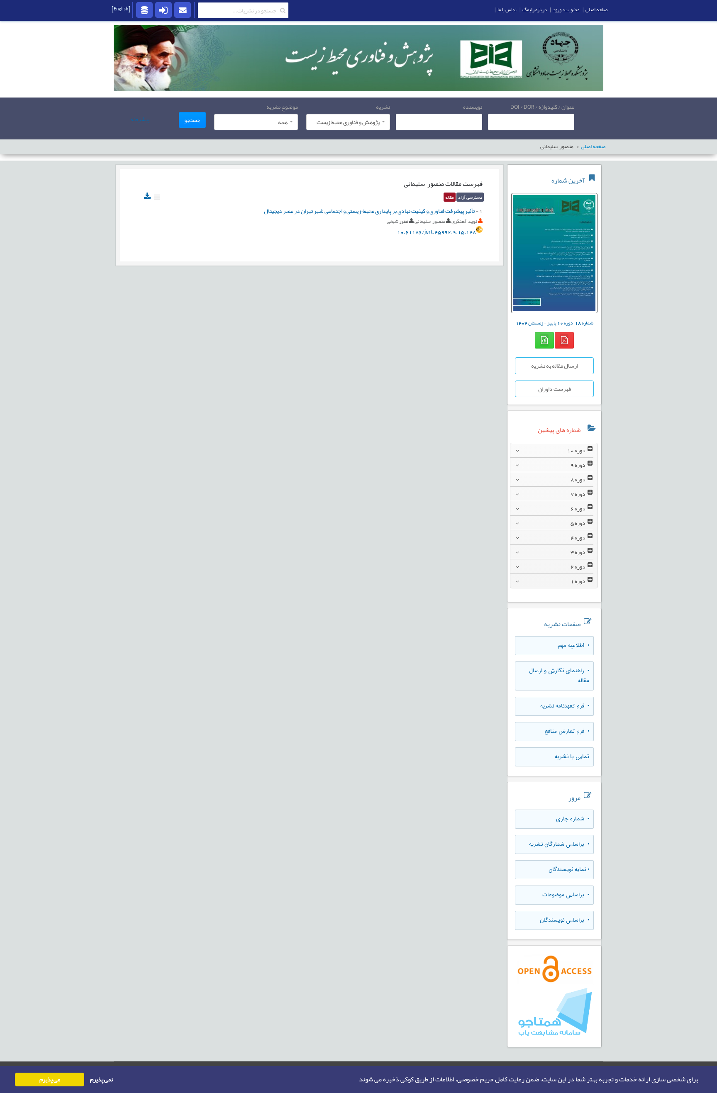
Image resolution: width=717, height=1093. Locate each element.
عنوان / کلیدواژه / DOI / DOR (542, 107)
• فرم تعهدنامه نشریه (564, 706)
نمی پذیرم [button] (101, 1079)
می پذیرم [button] (49, 1079)
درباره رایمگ (534, 10)
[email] (182, 9)
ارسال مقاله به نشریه (554, 365)
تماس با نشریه (572, 756)
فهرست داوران (554, 389)
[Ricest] (144, 9)
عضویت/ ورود (566, 10)
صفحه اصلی (596, 10)
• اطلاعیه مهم (573, 645)
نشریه (383, 107)
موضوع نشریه (282, 107)
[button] (356, 1079)
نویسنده (472, 107)
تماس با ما (507, 10)
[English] (121, 9)
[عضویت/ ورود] (163, 9)
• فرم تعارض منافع (566, 731)
